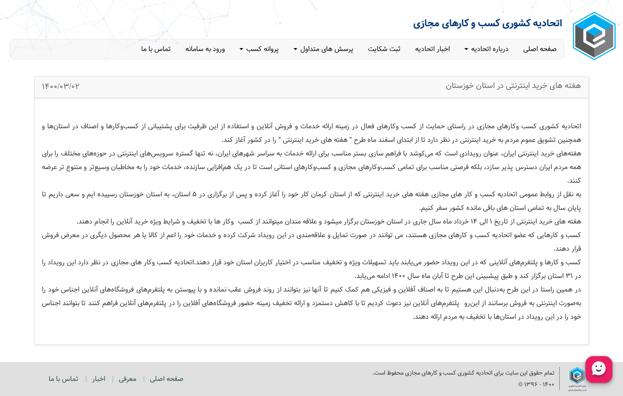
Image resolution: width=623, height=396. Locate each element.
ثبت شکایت (384, 49)
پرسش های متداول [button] (325, 49)
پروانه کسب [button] (261, 49)
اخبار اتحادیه (432, 49)
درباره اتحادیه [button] (489, 49)
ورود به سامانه (205, 49)
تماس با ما (156, 49)
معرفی (127, 379)
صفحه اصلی (540, 49)
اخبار (98, 379)
